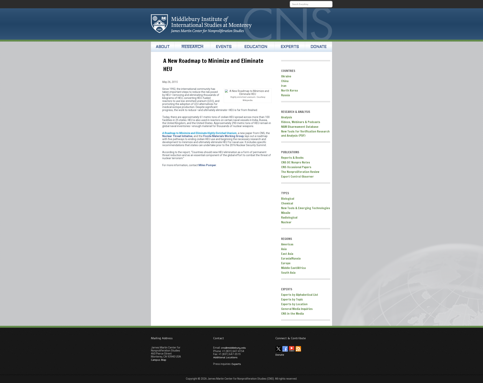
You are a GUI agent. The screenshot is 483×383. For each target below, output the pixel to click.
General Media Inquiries (297, 309)
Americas (287, 244)
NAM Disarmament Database (299, 127)
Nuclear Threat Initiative (177, 136)
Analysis (286, 117)
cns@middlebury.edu (233, 348)
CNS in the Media (292, 313)
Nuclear (286, 222)
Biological (287, 199)
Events (224, 47)
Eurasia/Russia (291, 258)
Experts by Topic (292, 299)
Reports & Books (292, 158)
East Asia (287, 254)
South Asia (288, 272)
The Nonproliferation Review (300, 172)
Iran (283, 86)
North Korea (289, 90)
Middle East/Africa (293, 268)
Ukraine (286, 76)
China (284, 81)
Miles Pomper (207, 165)
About (163, 47)
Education (255, 47)
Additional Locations (225, 357)
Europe (286, 263)
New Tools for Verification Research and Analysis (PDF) (305, 133)
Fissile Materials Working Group (223, 136)
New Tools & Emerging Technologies (305, 208)
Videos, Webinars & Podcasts (300, 122)
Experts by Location (294, 304)
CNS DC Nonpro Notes (295, 162)
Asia (284, 249)
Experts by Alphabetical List (299, 295)
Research (192, 47)
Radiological (289, 217)
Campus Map (158, 360)
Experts (290, 47)
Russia (285, 95)
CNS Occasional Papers (296, 167)
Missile (285, 213)
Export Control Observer (297, 176)
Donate (319, 47)
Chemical (287, 203)
